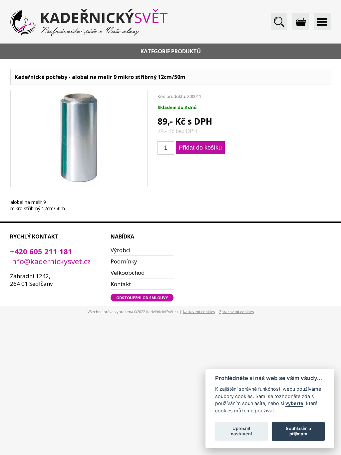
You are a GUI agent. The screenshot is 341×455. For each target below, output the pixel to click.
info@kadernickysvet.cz (50, 261)
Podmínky (124, 261)
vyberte (294, 403)
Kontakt (121, 284)
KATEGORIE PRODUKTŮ (171, 51)
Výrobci (121, 250)
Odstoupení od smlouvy (142, 297)
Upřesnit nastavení (241, 431)
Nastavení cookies (199, 311)
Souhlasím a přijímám (298, 431)
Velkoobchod (128, 272)
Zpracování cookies (236, 311)
